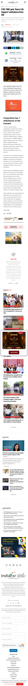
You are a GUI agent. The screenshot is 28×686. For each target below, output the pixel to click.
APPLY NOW (14, 352)
